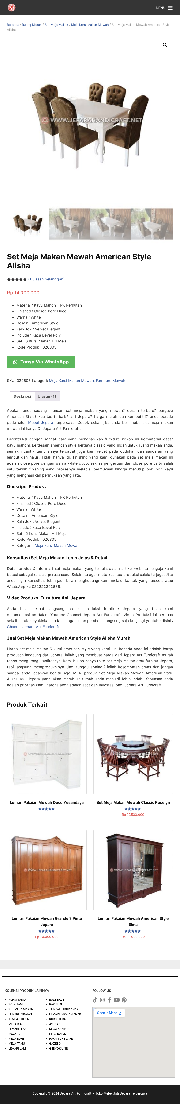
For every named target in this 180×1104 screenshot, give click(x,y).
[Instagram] (102, 1000)
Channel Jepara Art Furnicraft (33, 626)
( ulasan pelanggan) (46, 279)
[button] (165, 45)
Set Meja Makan (56, 25)
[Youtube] (116, 1000)
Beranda (13, 25)
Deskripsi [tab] (22, 396)
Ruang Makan (32, 25)
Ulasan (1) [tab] (47, 396)
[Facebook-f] (109, 1000)
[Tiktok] (95, 1000)
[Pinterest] (124, 1000)
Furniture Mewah (110, 380)
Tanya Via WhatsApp (44, 362)
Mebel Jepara (40, 422)
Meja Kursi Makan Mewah (90, 25)
